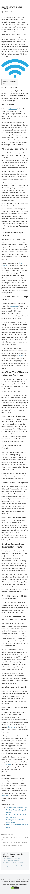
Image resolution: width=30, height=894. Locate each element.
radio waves (13, 109)
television (21, 356)
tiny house (11, 727)
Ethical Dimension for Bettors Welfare (12, 858)
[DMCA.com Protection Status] (15, 888)
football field (7, 764)
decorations (14, 306)
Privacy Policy (15, 890)
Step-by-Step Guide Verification (11, 860)
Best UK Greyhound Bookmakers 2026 (13, 862)
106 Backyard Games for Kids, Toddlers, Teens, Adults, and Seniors (16, 810)
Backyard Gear (8, 835)
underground (5, 796)
